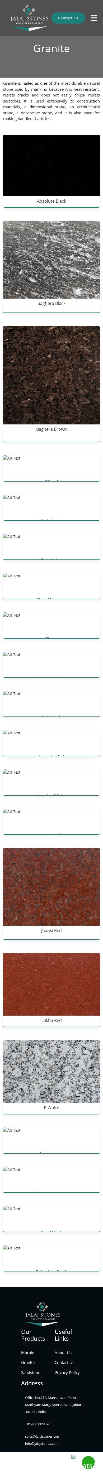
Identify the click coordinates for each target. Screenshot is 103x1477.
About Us (62, 1352)
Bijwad (51, 482)
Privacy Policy (65, 1373)
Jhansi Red (51, 930)
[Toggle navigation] (94, 18)
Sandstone (29, 1373)
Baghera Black (51, 303)
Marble (26, 1352)
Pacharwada (51, 1154)
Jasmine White (52, 796)
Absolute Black (51, 201)
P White (51, 1108)
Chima (51, 639)
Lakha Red (51, 1020)
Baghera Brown (51, 429)
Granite (27, 1363)
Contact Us (68, 17)
